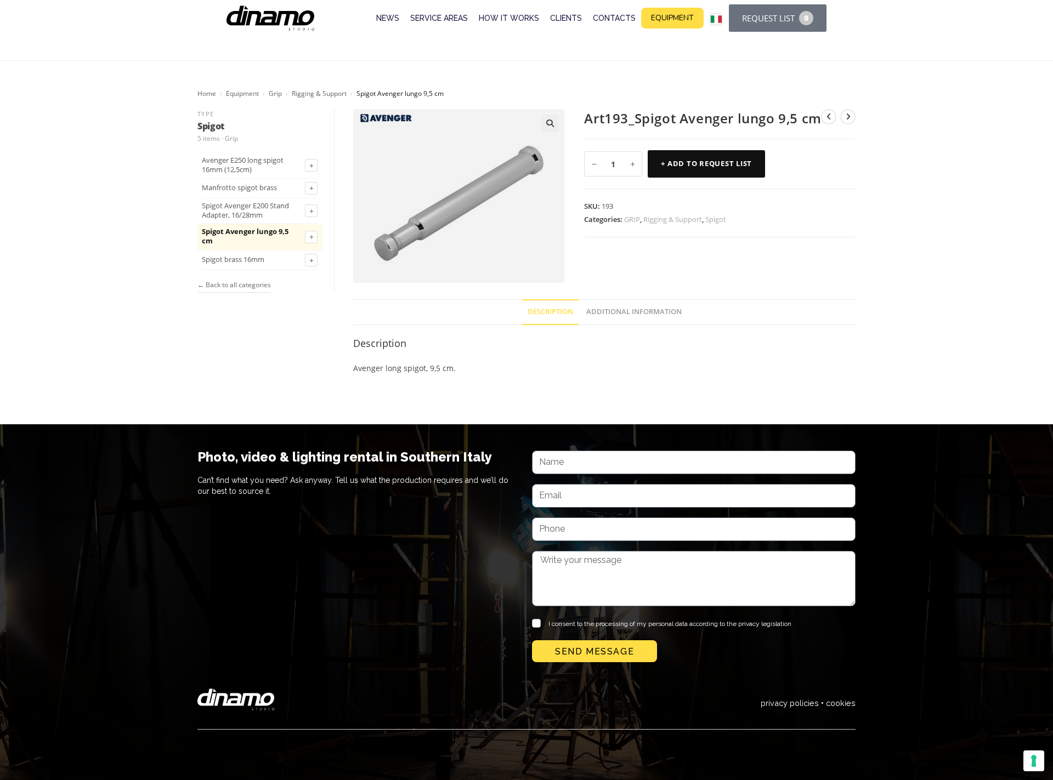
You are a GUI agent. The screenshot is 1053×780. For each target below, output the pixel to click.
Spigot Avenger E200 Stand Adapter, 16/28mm (245, 211)
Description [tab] (550, 311)
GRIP (632, 219)
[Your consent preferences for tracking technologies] (1033, 760)
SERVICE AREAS (439, 18)
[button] (550, 123)
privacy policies (790, 703)
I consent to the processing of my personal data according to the (669, 624)
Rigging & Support (319, 93)
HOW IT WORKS (509, 18)
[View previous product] (828, 116)
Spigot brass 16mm (233, 259)
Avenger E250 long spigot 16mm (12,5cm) (243, 165)
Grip (275, 93)
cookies (841, 703)
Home (206, 93)
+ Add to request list (706, 163)
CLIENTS (566, 18)
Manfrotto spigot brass (239, 188)
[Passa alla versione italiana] (716, 19)
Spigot (715, 219)
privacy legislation (764, 624)
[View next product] (848, 116)
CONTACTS (614, 18)
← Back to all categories (234, 284)
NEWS (387, 18)
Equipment (242, 93)
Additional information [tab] (634, 311)
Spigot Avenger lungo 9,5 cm (245, 236)
